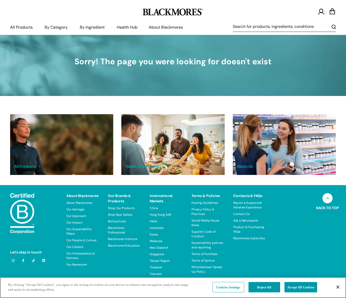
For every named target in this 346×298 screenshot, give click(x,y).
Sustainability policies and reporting (207, 245)
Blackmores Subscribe (249, 238)
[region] (173, 287)
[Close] (337, 287)
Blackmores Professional (116, 230)
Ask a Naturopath (245, 220)
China (154, 208)
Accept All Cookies (300, 287)
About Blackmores (166, 27)
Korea (154, 234)
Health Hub (127, 27)
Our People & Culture (81, 240)
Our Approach (76, 216)
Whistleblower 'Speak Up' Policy (206, 269)
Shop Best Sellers (120, 215)
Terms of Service (203, 261)
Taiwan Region (160, 261)
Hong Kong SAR (160, 215)
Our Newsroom (76, 265)
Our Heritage (75, 209)
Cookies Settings (228, 287)
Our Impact (74, 223)
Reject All (264, 287)
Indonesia (157, 228)
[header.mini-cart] (332, 11)
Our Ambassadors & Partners (80, 255)
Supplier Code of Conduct (203, 234)
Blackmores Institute (122, 239)
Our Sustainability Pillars (79, 231)
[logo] (173, 11)
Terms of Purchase (204, 254)
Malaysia (156, 241)
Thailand (156, 267)
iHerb (153, 221)
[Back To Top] (327, 198)
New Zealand (159, 248)
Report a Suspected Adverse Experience (247, 205)
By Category (56, 27)
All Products (21, 27)
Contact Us (241, 214)
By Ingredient (92, 27)
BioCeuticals (117, 221)
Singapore (157, 254)
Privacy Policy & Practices (202, 211)
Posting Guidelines (204, 203)
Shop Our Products (121, 208)
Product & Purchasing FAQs (248, 229)
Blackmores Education (124, 246)
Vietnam (156, 274)
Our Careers (74, 247)
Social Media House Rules (205, 222)
